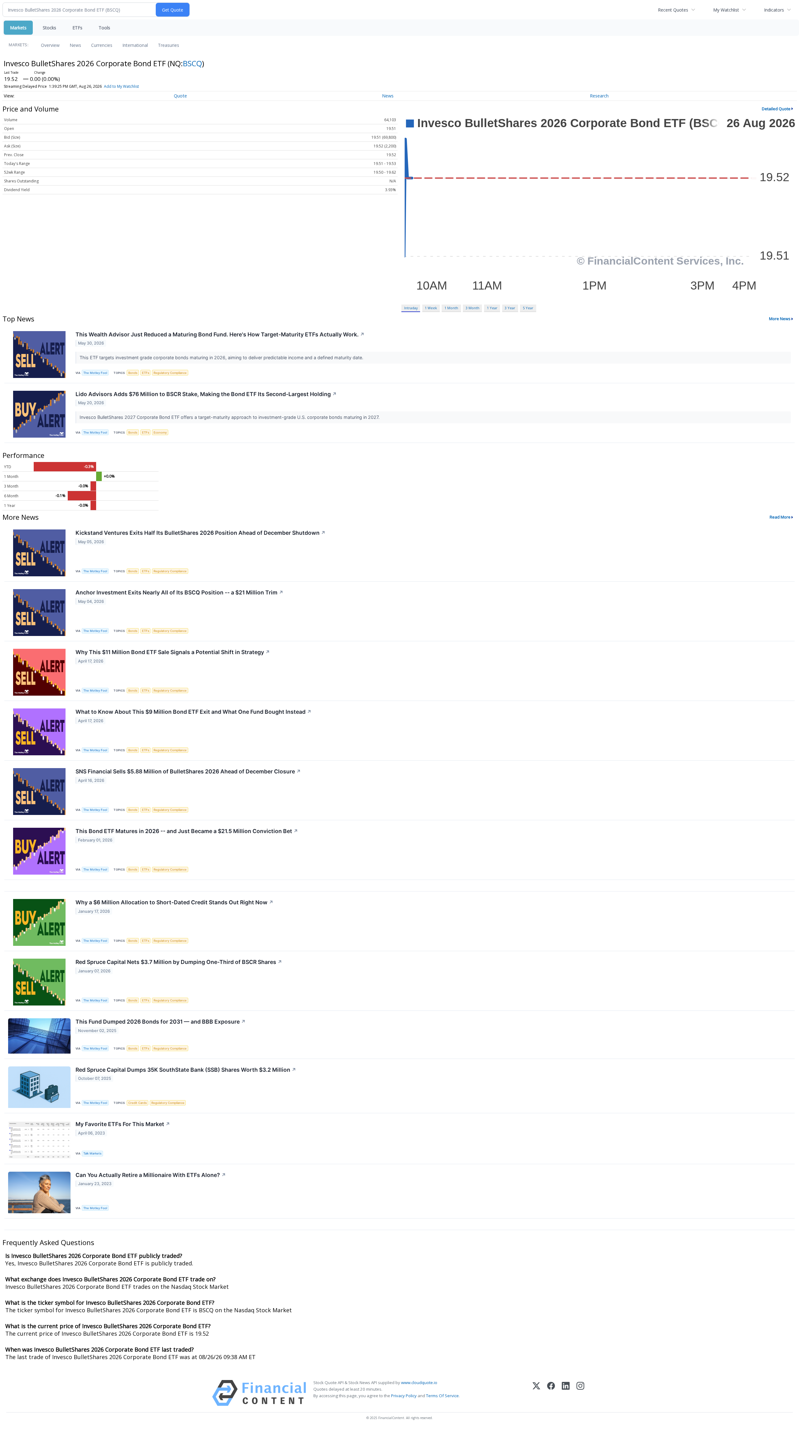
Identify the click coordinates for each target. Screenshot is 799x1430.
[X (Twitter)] (536, 1393)
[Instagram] (580, 1393)
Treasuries (168, 45)
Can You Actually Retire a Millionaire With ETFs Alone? (151, 1175)
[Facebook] (551, 1393)
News (75, 45)
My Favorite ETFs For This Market (123, 1124)
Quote (180, 96)
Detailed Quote (776, 109)
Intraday (411, 307)
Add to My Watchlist (121, 86)
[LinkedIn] (565, 1393)
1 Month (451, 307)
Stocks (49, 28)
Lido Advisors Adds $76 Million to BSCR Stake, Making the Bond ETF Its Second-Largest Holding (206, 394)
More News (780, 318)
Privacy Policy (404, 1395)
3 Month (472, 307)
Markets (18, 28)
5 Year (528, 307)
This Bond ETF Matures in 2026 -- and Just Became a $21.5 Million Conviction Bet (187, 831)
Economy (160, 432)
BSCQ (192, 63)
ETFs (77, 28)
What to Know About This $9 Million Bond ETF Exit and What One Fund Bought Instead (193, 711)
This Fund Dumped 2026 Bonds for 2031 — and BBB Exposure (161, 1021)
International (135, 45)
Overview (50, 45)
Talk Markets (92, 1153)
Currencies (101, 45)
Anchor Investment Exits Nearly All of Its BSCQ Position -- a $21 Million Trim (179, 592)
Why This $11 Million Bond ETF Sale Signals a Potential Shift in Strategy (173, 652)
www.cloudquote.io (419, 1382)
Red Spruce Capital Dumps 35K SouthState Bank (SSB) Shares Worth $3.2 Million (186, 1069)
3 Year (510, 307)
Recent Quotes (673, 10)
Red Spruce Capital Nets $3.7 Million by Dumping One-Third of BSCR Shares (179, 962)
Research (599, 96)
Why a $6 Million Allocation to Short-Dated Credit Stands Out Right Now (174, 902)
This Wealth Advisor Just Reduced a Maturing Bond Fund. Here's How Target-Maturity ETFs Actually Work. (220, 334)
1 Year (492, 307)
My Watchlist (726, 10)
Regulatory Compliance (170, 373)
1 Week (431, 307)
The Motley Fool (95, 373)
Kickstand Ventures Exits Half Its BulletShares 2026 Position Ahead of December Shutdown (201, 532)
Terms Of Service (442, 1395)
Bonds (132, 373)
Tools (104, 28)
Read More (780, 517)
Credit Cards (137, 1103)
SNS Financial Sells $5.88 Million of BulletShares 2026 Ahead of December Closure (188, 771)
